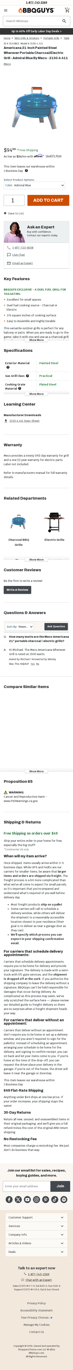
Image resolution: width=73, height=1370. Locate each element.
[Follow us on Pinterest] (45, 1199)
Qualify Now (53, 156)
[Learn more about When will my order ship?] (26, 170)
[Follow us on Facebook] (9, 1199)
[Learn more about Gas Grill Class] (27, 376)
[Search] (64, 21)
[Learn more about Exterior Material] (8, 367)
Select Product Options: (19, 179)
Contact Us (36, 1332)
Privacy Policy (36, 1303)
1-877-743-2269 (36, 2)
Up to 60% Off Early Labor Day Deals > (36, 31)
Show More (36, 340)
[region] (36, 109)
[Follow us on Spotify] (63, 1199)
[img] (36, 109)
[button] (36, 1217)
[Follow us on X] (18, 1199)
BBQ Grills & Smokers (27, 38)
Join (60, 1186)
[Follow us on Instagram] (36, 1199)
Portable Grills (51, 38)
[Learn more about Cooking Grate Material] (20, 388)
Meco (7, 64)
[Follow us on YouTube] (27, 1199)
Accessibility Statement (36, 1310)
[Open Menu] (5, 10)
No (37, 664)
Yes (32, 664)
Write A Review (17, 589)
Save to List (16, 213)
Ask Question (56, 626)
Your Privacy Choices (35, 1317)
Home (7, 38)
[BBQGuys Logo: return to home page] (36, 10)
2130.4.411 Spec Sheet (24, 421)
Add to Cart (48, 200)
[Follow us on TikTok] (54, 1199)
